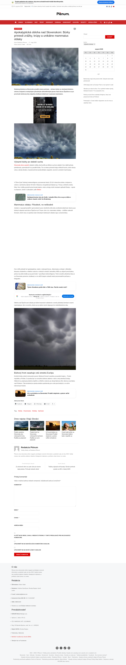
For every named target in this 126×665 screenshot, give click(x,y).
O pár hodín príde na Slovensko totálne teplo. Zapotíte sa (68, 434)
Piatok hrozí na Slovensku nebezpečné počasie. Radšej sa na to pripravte (36, 436)
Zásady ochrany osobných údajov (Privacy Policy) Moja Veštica (85, 659)
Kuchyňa (76, 22)
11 (90, 61)
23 (112, 64)
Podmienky (15, 633)
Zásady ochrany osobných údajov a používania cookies (36, 657)
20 (99, 64)
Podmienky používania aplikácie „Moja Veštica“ (54, 659)
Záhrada (58, 22)
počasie (41, 411)
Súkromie (21, 633)
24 (85, 67)
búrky (20, 411)
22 (107, 64)
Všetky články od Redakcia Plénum (30, 450)
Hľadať (85, 34)
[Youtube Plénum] (113, 6)
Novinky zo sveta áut (70, 655)
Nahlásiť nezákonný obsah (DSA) (21, 636)
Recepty (83, 22)
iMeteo (39, 189)
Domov (20, 22)
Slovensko (28, 22)
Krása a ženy (92, 22)
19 (94, 64)
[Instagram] (109, 6)
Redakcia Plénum (22, 42)
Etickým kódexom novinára (28, 605)
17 (85, 64)
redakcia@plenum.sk (21, 594)
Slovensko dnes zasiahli (21, 165)
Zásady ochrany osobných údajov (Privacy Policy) (92, 657)
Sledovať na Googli (68, 296)
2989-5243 (18, 602)
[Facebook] (107, 6)
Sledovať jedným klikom (106, 2)
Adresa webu (18, 525)
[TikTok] (111, 6)
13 (99, 61)
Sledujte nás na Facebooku (19, 640)
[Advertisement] (45, 177)
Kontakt (65, 657)
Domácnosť (67, 22)
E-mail (16, 517)
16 (112, 61)
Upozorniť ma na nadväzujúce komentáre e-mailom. (32, 543)
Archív (85, 42)
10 (85, 61)
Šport (42, 22)
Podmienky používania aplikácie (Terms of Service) (27, 659)
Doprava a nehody (108, 659)
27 (99, 67)
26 (94, 67)
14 (103, 61)
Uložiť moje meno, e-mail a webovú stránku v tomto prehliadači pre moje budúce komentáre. (42, 536)
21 (103, 64)
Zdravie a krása (59, 655)
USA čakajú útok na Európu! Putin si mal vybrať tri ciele (98, 84)
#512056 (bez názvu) (63, 661)
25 (90, 67)
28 (103, 67)
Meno (16, 510)
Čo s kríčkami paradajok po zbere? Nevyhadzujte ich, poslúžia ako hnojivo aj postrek (55, 6)
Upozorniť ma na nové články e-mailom (27, 550)
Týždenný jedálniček (82, 655)
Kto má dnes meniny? (101, 655)
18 (90, 64)
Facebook (91, 655)
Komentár (18, 484)
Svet (36, 22)
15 (107, 61)
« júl (98, 74)
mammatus (27, 411)
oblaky (35, 411)
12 (94, 61)
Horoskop (49, 22)
